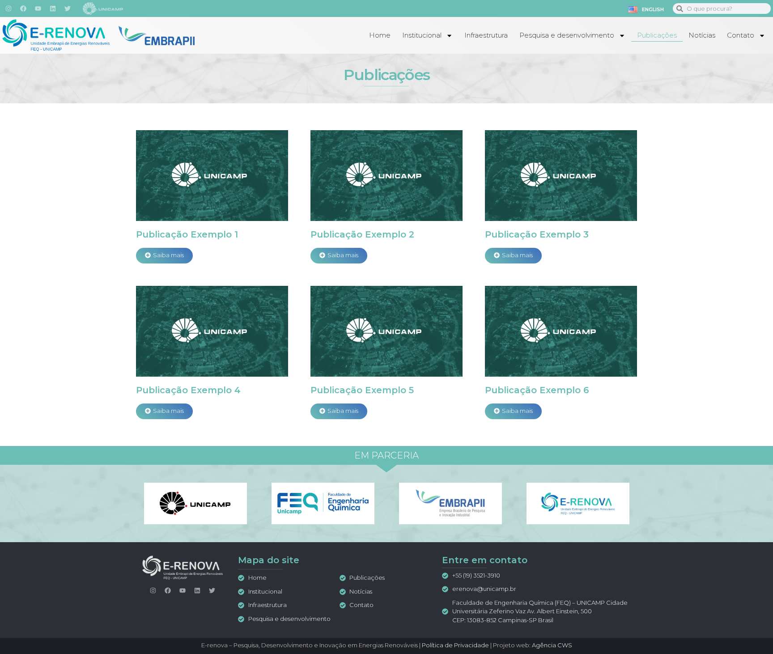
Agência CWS (552, 645)
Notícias (701, 35)
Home (380, 35)
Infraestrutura (486, 35)
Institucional (422, 35)
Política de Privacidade (455, 645)
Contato (740, 35)
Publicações (657, 35)
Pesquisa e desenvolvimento (566, 35)
